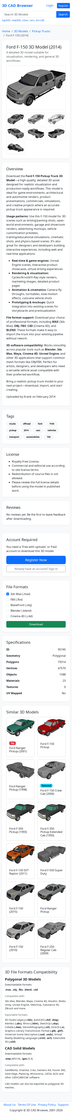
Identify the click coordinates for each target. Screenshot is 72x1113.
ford (40, 423)
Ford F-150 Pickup (47, 745)
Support (63, 1105)
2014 (26, 430)
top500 (6, 20)
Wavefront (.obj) (21, 605)
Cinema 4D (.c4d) (21, 616)
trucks (12, 423)
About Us (9, 1105)
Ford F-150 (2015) (16, 910)
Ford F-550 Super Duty (51, 871)
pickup (12, 430)
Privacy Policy (47, 1105)
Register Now (36, 560)
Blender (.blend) (20, 611)
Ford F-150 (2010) (16, 948)
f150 (52, 423)
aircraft (40, 20)
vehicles (52, 430)
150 (49, 436)
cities (25, 20)
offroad (27, 423)
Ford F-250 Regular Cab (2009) (48, 950)
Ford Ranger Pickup (48, 910)
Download (36, 624)
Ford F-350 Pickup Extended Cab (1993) (51, 832)
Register (63, 5)
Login (49, 5)
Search (63, 14)
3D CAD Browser (17, 5)
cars (32, 20)
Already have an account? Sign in (36, 569)
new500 (16, 20)
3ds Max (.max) (20, 594)
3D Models (21, 31)
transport (14, 436)
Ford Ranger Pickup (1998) (18, 787)
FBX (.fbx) (16, 599)
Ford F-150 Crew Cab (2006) (51, 792)
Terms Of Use (27, 1105)
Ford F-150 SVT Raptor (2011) (19, 871)
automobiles (32, 436)
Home (6, 31)
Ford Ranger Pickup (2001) (18, 749)
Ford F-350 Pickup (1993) (18, 830)
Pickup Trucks (41, 31)
